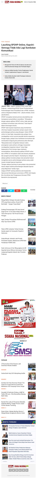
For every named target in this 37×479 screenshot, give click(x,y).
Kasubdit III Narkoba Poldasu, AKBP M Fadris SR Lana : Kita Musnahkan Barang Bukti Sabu (13, 394)
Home (2, 41)
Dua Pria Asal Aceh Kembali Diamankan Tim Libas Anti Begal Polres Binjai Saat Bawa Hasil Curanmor (21, 442)
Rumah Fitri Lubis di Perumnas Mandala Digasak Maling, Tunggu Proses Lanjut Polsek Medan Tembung (13, 403)
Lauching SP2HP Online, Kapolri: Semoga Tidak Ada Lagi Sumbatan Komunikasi (18, 47)
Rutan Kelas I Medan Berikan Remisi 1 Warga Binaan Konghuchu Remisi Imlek (13, 412)
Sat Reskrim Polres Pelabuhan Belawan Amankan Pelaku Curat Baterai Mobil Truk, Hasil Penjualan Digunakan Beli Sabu (20, 449)
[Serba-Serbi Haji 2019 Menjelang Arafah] (32, 376)
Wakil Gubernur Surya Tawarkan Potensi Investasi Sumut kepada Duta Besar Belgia (20, 434)
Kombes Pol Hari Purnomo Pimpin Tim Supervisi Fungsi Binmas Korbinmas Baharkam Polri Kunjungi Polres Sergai (13, 384)
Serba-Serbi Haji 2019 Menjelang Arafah (13, 373)
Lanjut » (32, 461)
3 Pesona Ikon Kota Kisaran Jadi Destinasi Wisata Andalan (11, 364)
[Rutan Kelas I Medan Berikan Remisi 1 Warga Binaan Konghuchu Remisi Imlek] (32, 414)
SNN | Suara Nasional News (23, 475)
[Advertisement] (18, 24)
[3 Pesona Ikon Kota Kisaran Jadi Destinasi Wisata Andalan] (32, 367)
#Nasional (5, 183)
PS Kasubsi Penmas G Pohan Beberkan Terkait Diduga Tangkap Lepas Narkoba (21, 426)
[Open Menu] (2, 2)
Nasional (7, 41)
